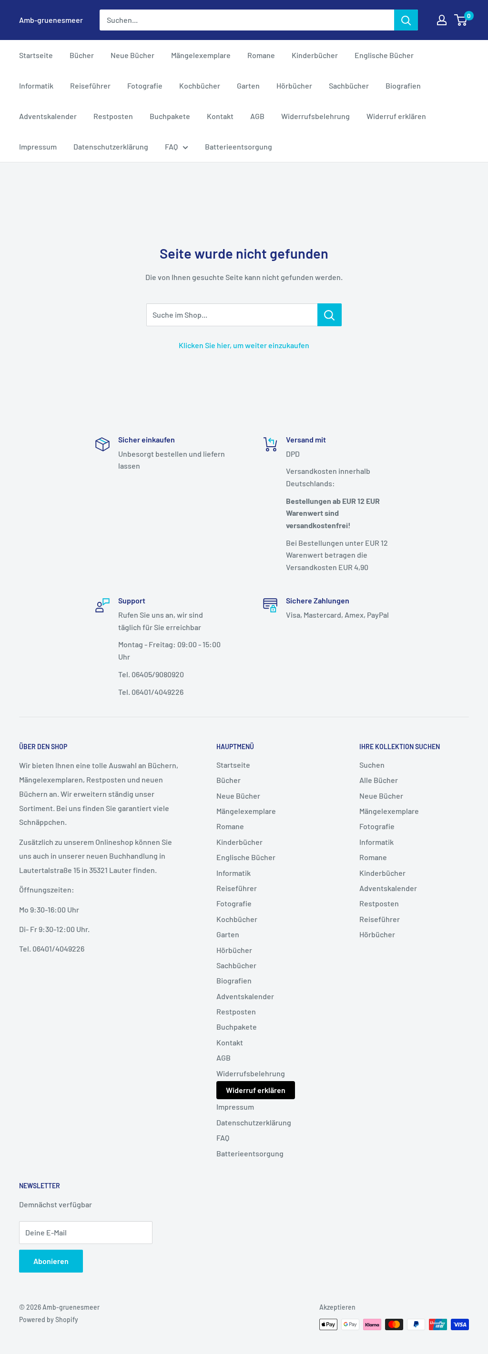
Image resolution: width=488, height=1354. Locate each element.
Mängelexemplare (201, 55)
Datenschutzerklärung (110, 146)
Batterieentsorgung (238, 146)
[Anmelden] (406, 20)
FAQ (171, 146)
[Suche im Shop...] (329, 314)
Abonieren (51, 1260)
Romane (261, 55)
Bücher (82, 55)
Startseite (36, 55)
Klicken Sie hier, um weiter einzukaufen (244, 345)
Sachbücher (349, 85)
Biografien (403, 85)
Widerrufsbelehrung (315, 115)
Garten (248, 85)
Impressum (38, 146)
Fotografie (145, 85)
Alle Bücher (378, 779)
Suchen (372, 764)
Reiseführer (90, 85)
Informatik (36, 85)
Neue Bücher (132, 55)
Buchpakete (170, 115)
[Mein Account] (442, 20)
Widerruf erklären (396, 115)
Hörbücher (294, 85)
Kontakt (220, 115)
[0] (461, 20)
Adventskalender (48, 115)
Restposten (113, 115)
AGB (257, 115)
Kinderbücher (315, 55)
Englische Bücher (384, 55)
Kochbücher (199, 85)
